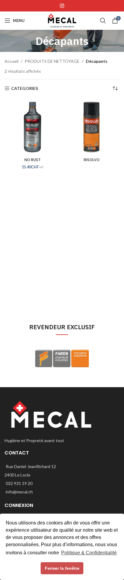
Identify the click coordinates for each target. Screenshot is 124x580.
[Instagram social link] (62, 5)
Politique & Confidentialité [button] (89, 552)
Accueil (11, 61)
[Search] (103, 20)
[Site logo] (62, 20)
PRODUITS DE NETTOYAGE (52, 61)
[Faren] (62, 358)
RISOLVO (92, 159)
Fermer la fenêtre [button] (62, 568)
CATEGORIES (24, 88)
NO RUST (32, 159)
